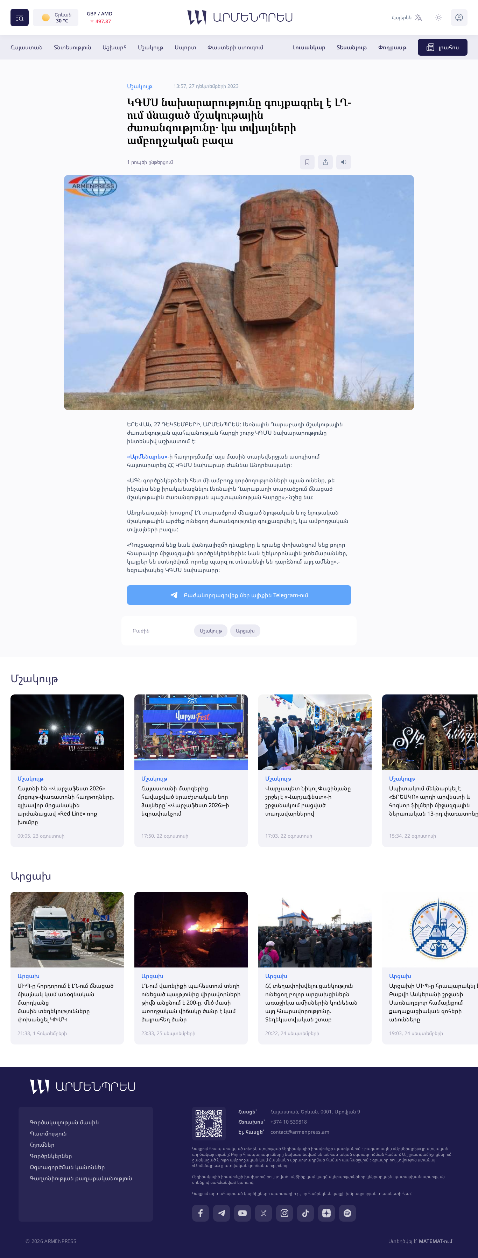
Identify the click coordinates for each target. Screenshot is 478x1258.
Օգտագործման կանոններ (67, 1167)
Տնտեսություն (72, 47)
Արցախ (245, 630)
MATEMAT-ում (435, 1241)
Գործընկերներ (51, 1156)
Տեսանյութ (352, 47)
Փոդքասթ (392, 47)
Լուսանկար (309, 47)
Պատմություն (48, 1133)
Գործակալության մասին (64, 1122)
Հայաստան (26, 47)
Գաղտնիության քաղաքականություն (81, 1178)
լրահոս (449, 47)
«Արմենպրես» (147, 456)
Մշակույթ (150, 47)
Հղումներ (42, 1144)
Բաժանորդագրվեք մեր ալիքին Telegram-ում (246, 595)
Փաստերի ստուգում (235, 47)
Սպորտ (185, 47)
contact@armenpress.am (299, 1131)
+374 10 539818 (288, 1121)
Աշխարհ (115, 47)
